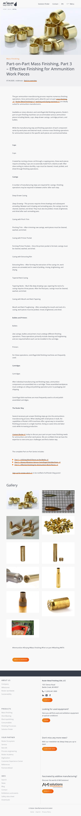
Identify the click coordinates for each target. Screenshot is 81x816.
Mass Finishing (6, 712)
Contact (55, 4)
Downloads (5, 800)
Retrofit (4, 748)
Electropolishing (7, 719)
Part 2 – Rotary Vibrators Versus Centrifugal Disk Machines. (37, 462)
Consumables (6, 723)
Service (4, 744)
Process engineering (9, 751)
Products (6, 709)
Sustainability (6, 694)
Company (5, 684)
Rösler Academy (7, 754)
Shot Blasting (6, 716)
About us (5, 680)
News (3, 783)
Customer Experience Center (12, 761)
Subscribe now (49, 749)
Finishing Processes (8, 726)
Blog (9, 9)
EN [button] (62, 4)
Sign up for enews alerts (21, 473)
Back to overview (30, 81)
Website (47, 791)
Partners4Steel (7, 768)
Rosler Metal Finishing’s (24, 101)
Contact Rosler (18, 434)
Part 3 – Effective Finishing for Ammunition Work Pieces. (35, 465)
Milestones (5, 687)
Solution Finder (43, 4)
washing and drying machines (47, 101)
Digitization (5, 758)
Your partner (8, 737)
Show (46, 720)
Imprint (38, 812)
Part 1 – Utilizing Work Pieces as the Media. (30, 460)
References (5, 764)
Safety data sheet (7, 796)
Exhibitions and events (9, 793)
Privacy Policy (46, 812)
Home (5, 9)
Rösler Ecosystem (8, 741)
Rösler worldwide (7, 691)
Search (4, 780)
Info (3, 776)
